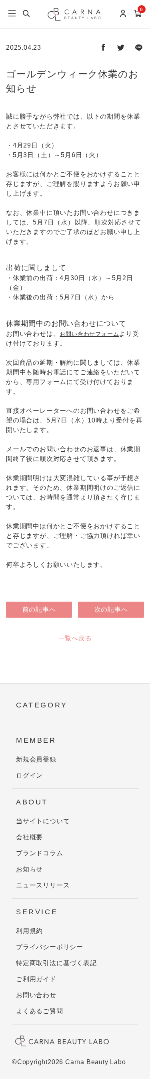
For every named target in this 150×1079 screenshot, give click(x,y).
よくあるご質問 (39, 1011)
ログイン (29, 775)
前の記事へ (39, 609)
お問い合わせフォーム (89, 334)
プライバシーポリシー (49, 947)
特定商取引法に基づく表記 (56, 963)
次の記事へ (111, 609)
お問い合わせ (36, 995)
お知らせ (29, 869)
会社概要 (29, 837)
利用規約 (29, 930)
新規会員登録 (36, 759)
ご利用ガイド (36, 979)
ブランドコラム (39, 853)
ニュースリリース (43, 885)
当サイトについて (43, 821)
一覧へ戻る (75, 638)
